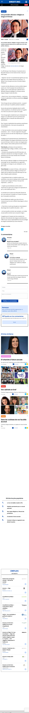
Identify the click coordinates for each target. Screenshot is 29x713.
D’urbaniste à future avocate (14, 516)
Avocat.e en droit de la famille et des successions (8, 665)
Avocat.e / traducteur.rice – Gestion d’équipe (8, 649)
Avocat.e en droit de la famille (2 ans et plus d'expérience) (7, 624)
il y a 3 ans (9, 239)
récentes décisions (14, 66)
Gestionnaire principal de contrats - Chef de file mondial (8, 580)
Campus (3, 416)
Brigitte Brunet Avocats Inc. (7, 669)
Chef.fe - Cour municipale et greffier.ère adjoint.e (9, 615)
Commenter (16, 364)
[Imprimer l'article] (27, 364)
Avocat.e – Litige (6, 588)
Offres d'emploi (14, 5)
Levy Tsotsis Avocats (6, 644)
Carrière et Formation (6, 356)
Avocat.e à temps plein (7, 656)
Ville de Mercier (5, 618)
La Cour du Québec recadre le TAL (15, 503)
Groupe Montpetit (5, 584)
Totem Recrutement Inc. (6, 610)
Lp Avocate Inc (4, 659)
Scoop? (26, 4)
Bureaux (3, 386)
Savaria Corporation (5, 599)
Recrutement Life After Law (7, 590)
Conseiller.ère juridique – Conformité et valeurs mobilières (8, 606)
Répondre (9, 248)
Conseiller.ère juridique (7, 596)
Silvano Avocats (5, 628)
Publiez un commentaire (10, 301)
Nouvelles (4, 11)
